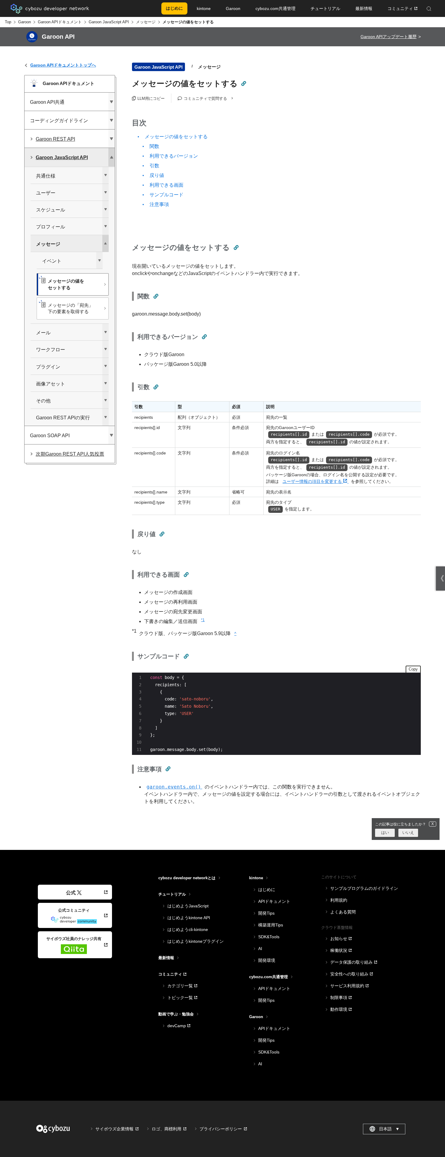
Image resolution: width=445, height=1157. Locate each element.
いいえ (408, 832)
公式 (71, 892)
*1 (203, 620)
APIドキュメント (274, 901)
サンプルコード (166, 194)
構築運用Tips (270, 925)
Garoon (24, 22)
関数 (154, 146)
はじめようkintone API (188, 917)
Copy (413, 669)
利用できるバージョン (174, 156)
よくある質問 (343, 912)
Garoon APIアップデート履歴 (389, 36)
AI (260, 948)
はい (385, 832)
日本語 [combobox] (389, 1128)
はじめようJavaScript (188, 905)
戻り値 (157, 175)
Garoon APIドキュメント (60, 22)
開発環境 (266, 960)
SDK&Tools (268, 936)
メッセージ (146, 22)
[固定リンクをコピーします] (243, 83)
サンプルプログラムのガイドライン (364, 888)
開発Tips (266, 913)
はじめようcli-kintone (187, 929)
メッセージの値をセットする (176, 136)
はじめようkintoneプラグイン (195, 941)
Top (8, 22)
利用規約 (338, 900)
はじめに (266, 889)
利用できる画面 (166, 185)
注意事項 (159, 204)
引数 (154, 165)
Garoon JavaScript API (109, 22)
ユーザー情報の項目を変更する (312, 481)
